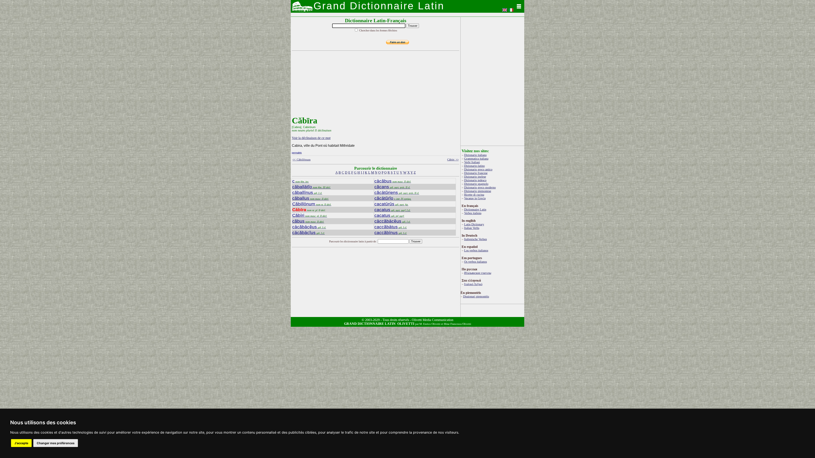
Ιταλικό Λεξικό (473, 284)
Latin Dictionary (474, 224)
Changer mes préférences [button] (55, 443)
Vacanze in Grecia (475, 198)
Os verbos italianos (475, 261)
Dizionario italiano (475, 155)
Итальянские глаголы (477, 273)
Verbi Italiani (472, 162)
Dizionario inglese (475, 176)
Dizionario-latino (474, 166)
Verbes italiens (472, 213)
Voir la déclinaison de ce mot (311, 138)
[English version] (504, 11)
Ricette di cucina (474, 194)
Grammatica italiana (476, 158)
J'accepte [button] (21, 443)
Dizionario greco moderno (480, 187)
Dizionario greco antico (478, 169)
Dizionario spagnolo (476, 184)
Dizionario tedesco (475, 180)
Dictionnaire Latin (475, 209)
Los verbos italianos (476, 250)
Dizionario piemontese (477, 191)
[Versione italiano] (511, 11)
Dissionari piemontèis (476, 296)
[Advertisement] (374, 86)
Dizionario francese (476, 173)
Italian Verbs (471, 228)
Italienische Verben (475, 239)
